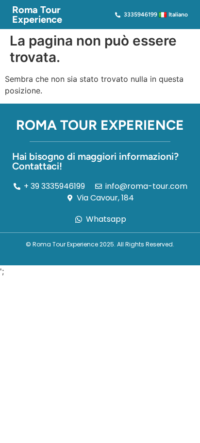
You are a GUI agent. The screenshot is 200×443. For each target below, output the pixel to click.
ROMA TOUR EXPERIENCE (100, 125)
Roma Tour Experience (37, 14)
